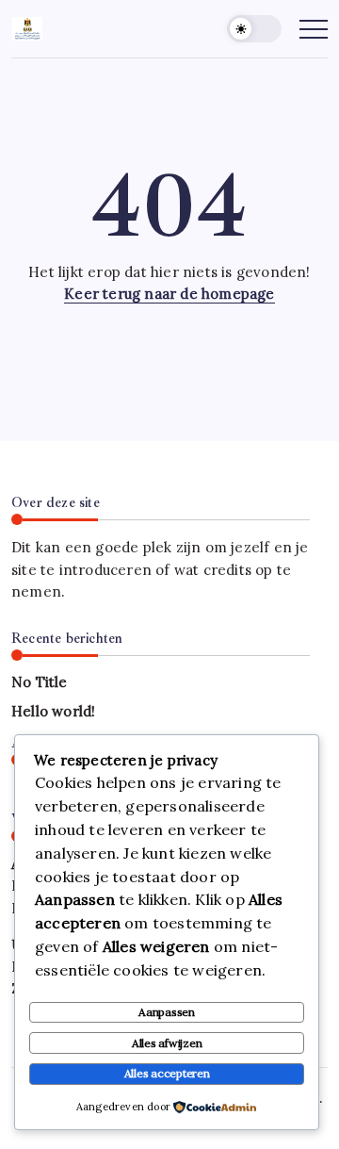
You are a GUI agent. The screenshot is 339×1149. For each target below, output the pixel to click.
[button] (254, 28)
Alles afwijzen (167, 1043)
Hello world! (53, 711)
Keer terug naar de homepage (169, 294)
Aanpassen (166, 1012)
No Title (39, 682)
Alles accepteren (167, 1073)
